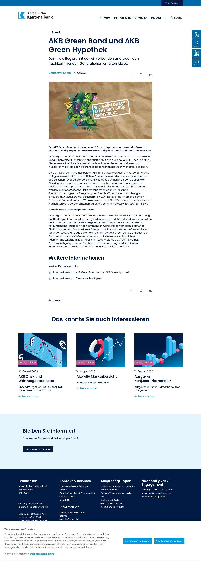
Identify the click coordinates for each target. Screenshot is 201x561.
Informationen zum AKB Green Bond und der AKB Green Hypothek (91, 272)
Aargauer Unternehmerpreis (157, 493)
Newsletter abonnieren (38, 449)
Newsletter (65, 500)
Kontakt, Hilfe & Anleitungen (74, 486)
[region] (100, 541)
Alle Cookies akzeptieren (169, 541)
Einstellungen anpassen (137, 541)
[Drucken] (141, 74)
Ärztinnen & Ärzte (110, 500)
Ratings (63, 516)
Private (105, 18)
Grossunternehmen (111, 503)
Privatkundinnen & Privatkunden (117, 486)
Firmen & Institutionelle (130, 18)
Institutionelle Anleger (112, 507)
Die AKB (156, 18)
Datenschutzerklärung (42, 553)
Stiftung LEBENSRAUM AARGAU (158, 489)
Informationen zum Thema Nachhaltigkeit (77, 278)
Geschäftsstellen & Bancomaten (77, 493)
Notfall (63, 489)
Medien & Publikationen (72, 512)
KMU (102, 496)
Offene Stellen (67, 496)
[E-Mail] (150, 74)
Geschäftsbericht (69, 519)
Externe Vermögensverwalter (116, 493)
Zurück (56, 32)
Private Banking (108, 489)
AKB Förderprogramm (153, 496)
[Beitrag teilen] (131, 74)
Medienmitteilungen (60, 72)
